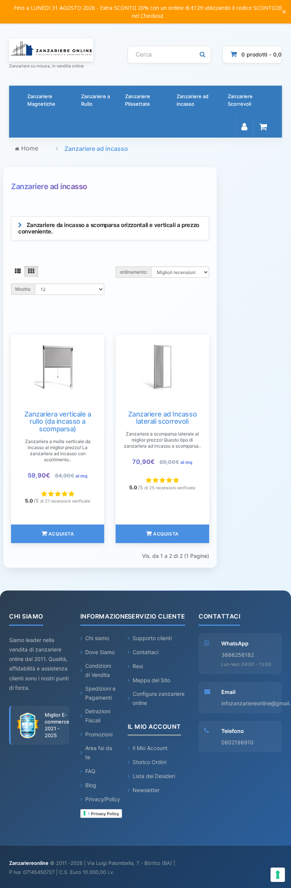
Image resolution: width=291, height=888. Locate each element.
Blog (90, 785)
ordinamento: (133, 272)
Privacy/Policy (102, 799)
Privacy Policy (104, 813)
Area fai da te (98, 752)
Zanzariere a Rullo (95, 100)
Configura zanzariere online (159, 698)
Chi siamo (97, 638)
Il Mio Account (150, 748)
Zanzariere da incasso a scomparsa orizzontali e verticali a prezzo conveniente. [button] (108, 228)
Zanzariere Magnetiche (41, 100)
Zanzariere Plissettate (137, 100)
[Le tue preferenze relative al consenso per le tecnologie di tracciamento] (278, 875)
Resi (138, 666)
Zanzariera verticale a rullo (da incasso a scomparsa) (57, 421)
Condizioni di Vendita (98, 670)
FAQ (90, 771)
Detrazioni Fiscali (97, 716)
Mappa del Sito (151, 680)
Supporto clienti (152, 638)
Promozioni (99, 734)
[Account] (244, 127)
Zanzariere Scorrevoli (240, 100)
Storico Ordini (149, 762)
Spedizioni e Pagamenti (100, 693)
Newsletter (146, 790)
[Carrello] (262, 127)
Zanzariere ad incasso (192, 100)
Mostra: (23, 289)
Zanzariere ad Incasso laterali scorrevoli (162, 418)
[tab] (110, 228)
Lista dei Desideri (154, 776)
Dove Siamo (100, 652)
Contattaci (145, 652)
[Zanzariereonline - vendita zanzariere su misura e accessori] (62, 50)
